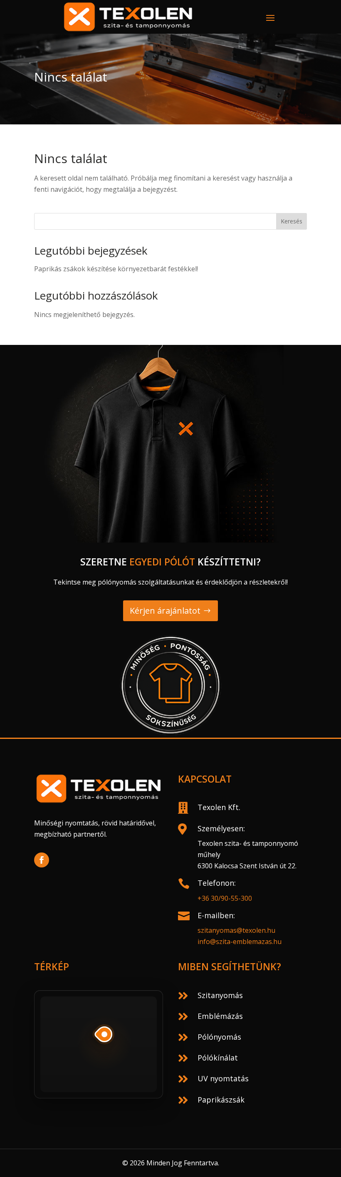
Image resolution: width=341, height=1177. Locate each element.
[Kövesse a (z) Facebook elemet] (41, 859)
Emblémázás (220, 1016)
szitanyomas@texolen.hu (236, 930)
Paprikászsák (221, 1100)
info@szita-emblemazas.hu (240, 941)
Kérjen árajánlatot (165, 610)
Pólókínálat (218, 1058)
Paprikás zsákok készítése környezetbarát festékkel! (116, 268)
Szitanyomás (220, 995)
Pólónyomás (219, 1037)
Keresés (291, 221)
